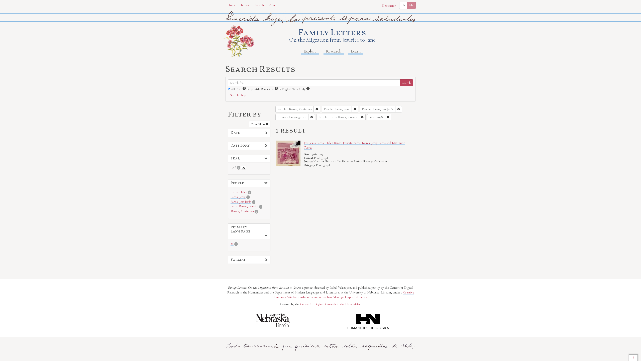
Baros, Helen (239, 192)
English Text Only (293, 89)
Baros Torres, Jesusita (244, 206)
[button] (249, 133)
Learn (356, 51)
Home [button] (232, 5)
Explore (310, 51)
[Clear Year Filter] (243, 167)
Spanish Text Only (262, 89)
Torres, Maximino (242, 211)
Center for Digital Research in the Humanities (330, 304)
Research (333, 51)
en (232, 244)
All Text (236, 89)
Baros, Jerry (238, 197)
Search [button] (259, 5)
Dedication (389, 6)
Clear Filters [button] (258, 124)
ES (403, 5)
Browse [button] (245, 5)
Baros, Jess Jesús (241, 202)
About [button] (273, 5)
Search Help (238, 95)
